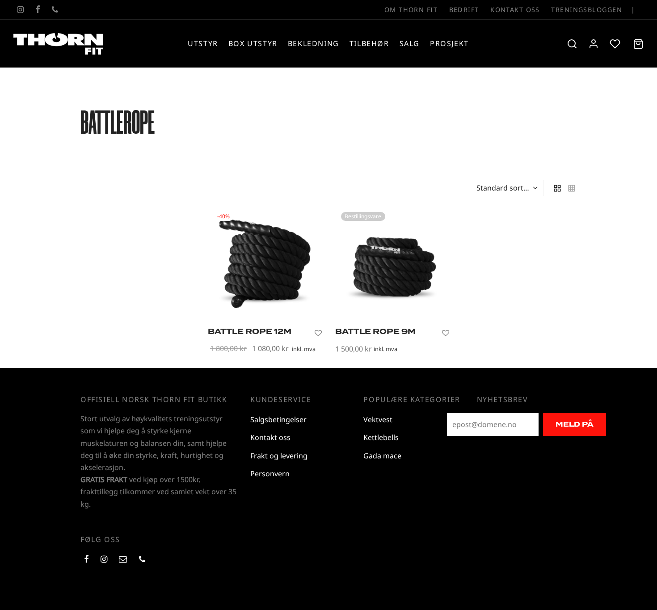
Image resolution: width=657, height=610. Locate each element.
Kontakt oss (515, 9)
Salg (410, 43)
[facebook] (38, 10)
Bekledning (313, 43)
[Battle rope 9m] (392, 263)
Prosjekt (449, 43)
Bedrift (464, 9)
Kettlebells (381, 437)
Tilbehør (369, 43)
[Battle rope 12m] (265, 263)
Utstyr (203, 43)
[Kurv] (638, 43)
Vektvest (377, 419)
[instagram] (20, 10)
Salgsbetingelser (278, 419)
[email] (123, 559)
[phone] (55, 10)
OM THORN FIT (411, 9)
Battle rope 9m (375, 331)
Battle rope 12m (249, 331)
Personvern (270, 474)
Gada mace (382, 456)
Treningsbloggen (586, 9)
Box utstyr (253, 43)
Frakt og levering (278, 456)
